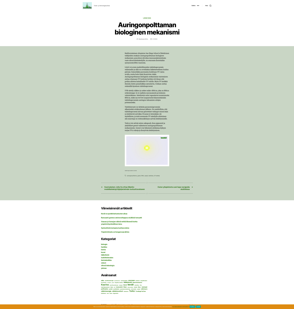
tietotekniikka (106, 260)
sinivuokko (133, 289)
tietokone (126, 291)
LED (114, 287)
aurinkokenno (117, 280)
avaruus (131, 280)
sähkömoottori (117, 291)
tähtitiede (103, 293)
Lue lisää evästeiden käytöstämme (180, 306)
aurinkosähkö (124, 280)
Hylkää (198, 306)
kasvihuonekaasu (114, 285)
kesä (125, 285)
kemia (103, 250)
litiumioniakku (130, 287)
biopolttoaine (143, 280)
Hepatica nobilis (119, 282)
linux (125, 287)
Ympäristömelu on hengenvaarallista (115, 232)
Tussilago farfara (140, 291)
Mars (139, 287)
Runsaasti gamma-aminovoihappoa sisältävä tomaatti (121, 218)
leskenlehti (119, 287)
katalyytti (121, 285)
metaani (144, 287)
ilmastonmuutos (137, 282)
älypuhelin (115, 293)
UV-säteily (157, 175)
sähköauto (144, 289)
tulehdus (151, 175)
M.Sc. (146, 39)
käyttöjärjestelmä (105, 287)
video (110, 293)
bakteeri (138, 280)
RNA (142, 175)
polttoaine (104, 289)
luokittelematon (107, 258)
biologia (104, 244)
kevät (131, 284)
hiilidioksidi (128, 282)
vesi (108, 293)
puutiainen (116, 289)
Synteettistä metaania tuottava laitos (115, 228)
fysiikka (104, 247)
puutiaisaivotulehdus (125, 289)
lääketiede (147, 18)
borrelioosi (103, 282)
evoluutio (109, 282)
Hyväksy (192, 306)
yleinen (104, 268)
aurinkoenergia (109, 280)
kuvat (103, 252)
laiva (111, 287)
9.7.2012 (155, 39)
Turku (132, 291)
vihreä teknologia (107, 265)
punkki (111, 289)
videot (103, 263)
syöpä (146, 175)
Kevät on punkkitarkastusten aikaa (114, 214)
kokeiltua (137, 285)
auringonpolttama (132, 175)
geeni (139, 175)
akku (102, 280)
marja (135, 287)
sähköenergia (106, 291)
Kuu (141, 285)
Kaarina (105, 284)
